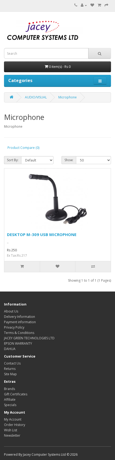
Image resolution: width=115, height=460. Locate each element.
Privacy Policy (14, 327)
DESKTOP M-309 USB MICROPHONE (41, 234)
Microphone (67, 97)
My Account (12, 419)
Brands (9, 389)
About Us (11, 311)
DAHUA (10, 349)
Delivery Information (19, 316)
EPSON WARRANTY (18, 343)
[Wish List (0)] (92, 5)
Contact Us (12, 363)
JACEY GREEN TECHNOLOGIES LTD (29, 338)
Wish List (10, 430)
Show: (68, 160)
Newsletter (12, 435)
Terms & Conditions (19, 332)
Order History (14, 424)
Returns (10, 368)
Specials (10, 405)
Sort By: (12, 160)
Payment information (20, 322)
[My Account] (84, 5)
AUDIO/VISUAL (36, 97)
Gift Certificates (15, 394)
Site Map (10, 374)
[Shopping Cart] (99, 5)
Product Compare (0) (23, 147)
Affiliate (10, 399)
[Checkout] (106, 5)
